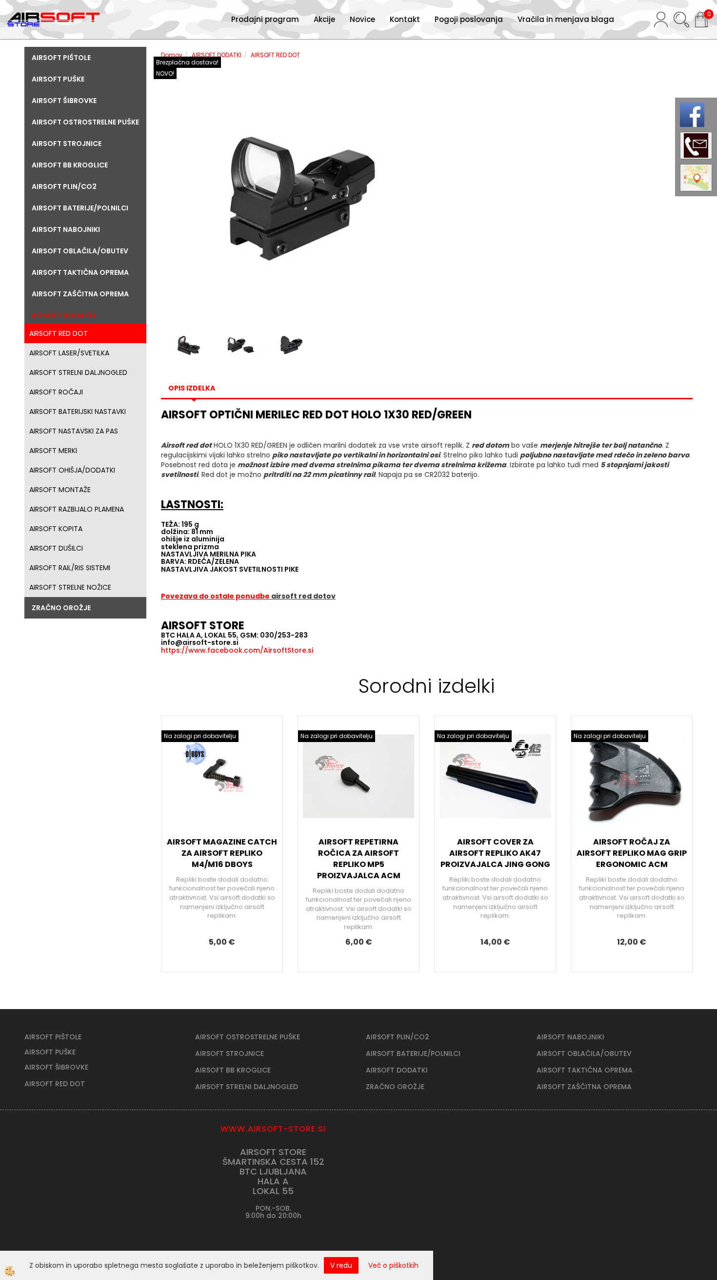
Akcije (324, 19)
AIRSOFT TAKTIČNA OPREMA (585, 1070)
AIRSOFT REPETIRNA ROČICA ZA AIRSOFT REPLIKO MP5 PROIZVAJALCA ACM (358, 858)
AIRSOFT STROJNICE (229, 1053)
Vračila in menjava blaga (566, 19)
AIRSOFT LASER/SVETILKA (69, 353)
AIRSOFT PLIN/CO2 (397, 1037)
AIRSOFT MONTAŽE (60, 490)
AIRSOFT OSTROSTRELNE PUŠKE (247, 1037)
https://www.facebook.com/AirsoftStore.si (237, 650)
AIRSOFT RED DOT (58, 333)
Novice (362, 19)
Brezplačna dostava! (187, 62)
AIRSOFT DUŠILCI (56, 548)
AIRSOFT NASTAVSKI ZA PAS (73, 431)
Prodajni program (265, 19)
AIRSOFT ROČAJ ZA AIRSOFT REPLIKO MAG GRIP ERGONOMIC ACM (632, 853)
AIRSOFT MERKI (53, 450)
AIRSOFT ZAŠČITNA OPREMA (584, 1087)
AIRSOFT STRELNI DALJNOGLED (78, 372)
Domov (171, 55)
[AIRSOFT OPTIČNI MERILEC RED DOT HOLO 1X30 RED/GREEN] (290, 197)
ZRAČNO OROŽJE (395, 1087)
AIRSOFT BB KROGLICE (233, 1070)
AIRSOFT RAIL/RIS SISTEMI (69, 568)
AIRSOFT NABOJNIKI (570, 1037)
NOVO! (165, 73)
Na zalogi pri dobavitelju (200, 736)
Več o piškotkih (393, 1265)
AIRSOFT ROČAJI (56, 392)
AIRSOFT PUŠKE (50, 1052)
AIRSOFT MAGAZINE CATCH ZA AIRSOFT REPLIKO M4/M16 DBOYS (222, 853)
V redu (341, 1265)
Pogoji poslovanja (469, 19)
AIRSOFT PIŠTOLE (52, 1037)
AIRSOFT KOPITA (55, 529)
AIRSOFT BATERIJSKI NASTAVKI (77, 411)
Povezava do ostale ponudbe (216, 596)
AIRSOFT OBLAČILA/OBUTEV (584, 1053)
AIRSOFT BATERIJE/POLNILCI (413, 1053)
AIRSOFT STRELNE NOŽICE (70, 587)
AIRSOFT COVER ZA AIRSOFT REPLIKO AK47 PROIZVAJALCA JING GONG (495, 853)
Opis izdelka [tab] (191, 388)
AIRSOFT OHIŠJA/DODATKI (72, 470)
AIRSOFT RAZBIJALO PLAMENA (76, 509)
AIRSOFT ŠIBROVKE (56, 1067)
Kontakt (405, 19)
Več (221, 802)
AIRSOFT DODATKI (216, 55)
